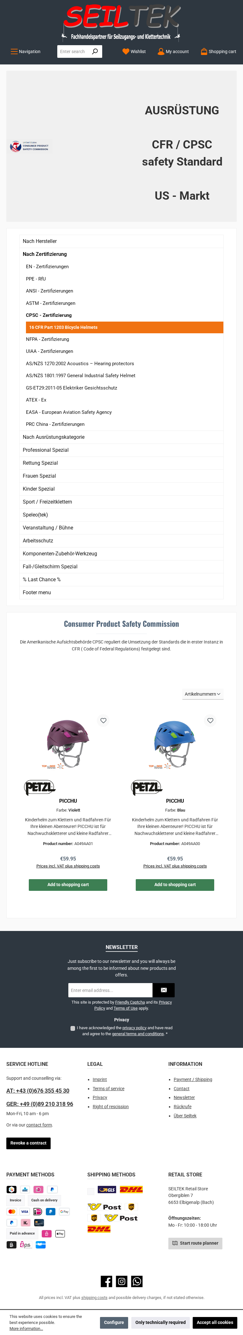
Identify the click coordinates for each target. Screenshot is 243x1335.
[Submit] (164, 990)
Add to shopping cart (68, 884)
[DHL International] (99, 1229)
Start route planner (198, 1243)
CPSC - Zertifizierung (49, 315)
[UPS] (131, 1207)
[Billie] (11, 1245)
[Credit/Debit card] (39, 1223)
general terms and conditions (138, 1033)
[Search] (95, 51)
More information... (26, 1328)
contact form (39, 1125)
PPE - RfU (36, 279)
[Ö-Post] (104, 1207)
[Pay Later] (52, 1189)
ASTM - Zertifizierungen (50, 303)
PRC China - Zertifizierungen (55, 424)
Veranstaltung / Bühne (48, 528)
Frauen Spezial (39, 476)
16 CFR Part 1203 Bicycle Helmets (63, 327)
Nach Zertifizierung (45, 254)
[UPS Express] (94, 1218)
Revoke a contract (28, 1143)
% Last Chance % (42, 580)
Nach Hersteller (40, 241)
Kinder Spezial (39, 489)
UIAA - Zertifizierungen (49, 351)
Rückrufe (182, 1106)
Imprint (100, 1079)
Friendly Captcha (130, 1002)
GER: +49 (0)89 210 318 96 (39, 1104)
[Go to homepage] (121, 22)
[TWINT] (11, 1189)
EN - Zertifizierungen (47, 266)
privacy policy (134, 1027)
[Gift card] (40, 1245)
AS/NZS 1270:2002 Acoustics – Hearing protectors (80, 363)
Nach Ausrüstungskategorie (53, 437)
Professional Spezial (46, 450)
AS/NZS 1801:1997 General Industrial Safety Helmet (80, 375)
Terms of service (108, 1088)
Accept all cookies (215, 1322)
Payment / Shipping (193, 1079)
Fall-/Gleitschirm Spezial (50, 567)
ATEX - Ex (36, 400)
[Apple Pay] (60, 1234)
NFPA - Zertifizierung (47, 339)
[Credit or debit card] (18, 1212)
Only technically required (160, 1322)
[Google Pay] (64, 1212)
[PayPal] (11, 1223)
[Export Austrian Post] (121, 1218)
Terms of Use (126, 1008)
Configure (114, 1322)
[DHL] (131, 1189)
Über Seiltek (185, 1116)
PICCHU (68, 801)
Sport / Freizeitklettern (47, 502)
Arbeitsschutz (38, 541)
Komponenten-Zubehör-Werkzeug (60, 554)
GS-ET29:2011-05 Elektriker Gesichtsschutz (71, 388)
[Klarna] (26, 1223)
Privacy (100, 1097)
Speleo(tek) (35, 515)
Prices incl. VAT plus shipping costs (68, 866)
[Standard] (106, 1189)
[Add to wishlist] (103, 720)
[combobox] (72, 51)
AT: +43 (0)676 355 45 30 (37, 1090)
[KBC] (25, 1189)
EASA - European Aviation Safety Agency (69, 412)
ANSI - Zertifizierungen (49, 291)
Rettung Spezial (40, 463)
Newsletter (184, 1097)
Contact (182, 1088)
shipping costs (94, 1297)
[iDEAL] (38, 1189)
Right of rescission (111, 1106)
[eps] (46, 1234)
